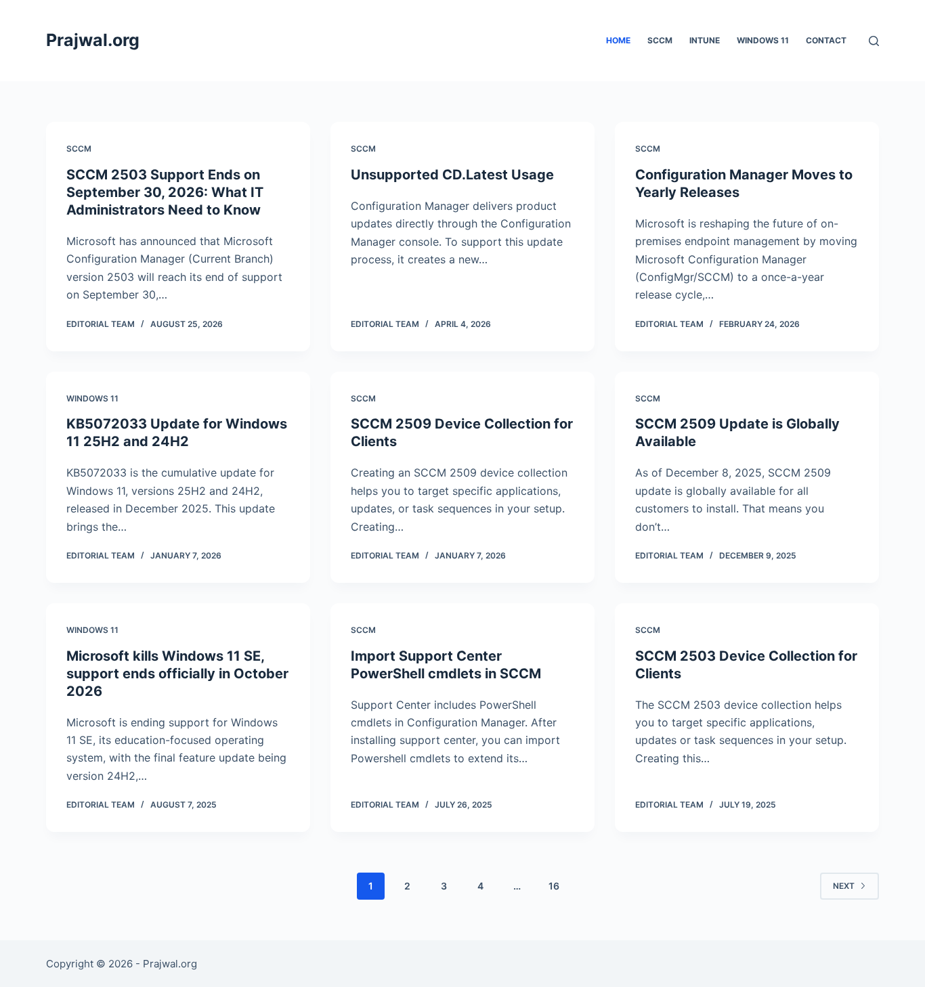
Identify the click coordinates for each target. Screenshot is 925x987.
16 (553, 886)
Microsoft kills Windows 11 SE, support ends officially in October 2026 (177, 673)
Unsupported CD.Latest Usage (452, 175)
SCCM (659, 40)
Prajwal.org (92, 40)
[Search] (874, 41)
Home (618, 40)
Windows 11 (763, 40)
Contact (826, 40)
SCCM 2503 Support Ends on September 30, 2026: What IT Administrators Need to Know (164, 192)
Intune (704, 40)
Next (844, 886)
